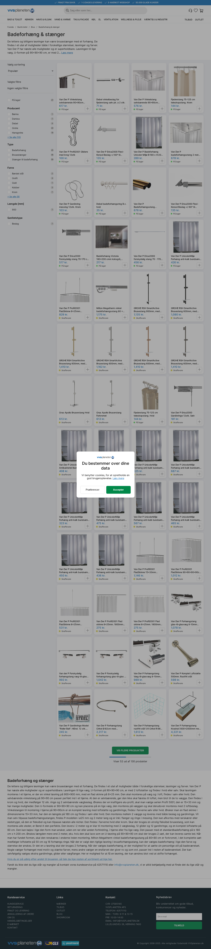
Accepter (118, 489)
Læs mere (118, 478)
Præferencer (92, 489)
